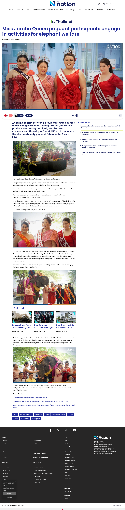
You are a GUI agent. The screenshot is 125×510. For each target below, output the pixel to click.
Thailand (100, 10)
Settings (9, 497)
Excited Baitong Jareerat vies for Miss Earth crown (30, 397)
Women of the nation (55, 10)
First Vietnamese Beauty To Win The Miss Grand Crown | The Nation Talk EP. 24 (40, 401)
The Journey (70, 10)
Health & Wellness (39, 10)
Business (20, 10)
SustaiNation (111, 10)
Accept (9, 494)
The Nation (21, 505)
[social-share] (96, 4)
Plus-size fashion (58, 414)
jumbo (15, 419)
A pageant (25, 419)
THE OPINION (89, 10)
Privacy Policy (117, 505)
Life (28, 10)
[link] (22, 323)
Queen (47, 414)
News (11, 10)
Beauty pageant (26, 414)
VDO (79, 10)
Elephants (38, 414)
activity (70, 414)
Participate (36, 419)
